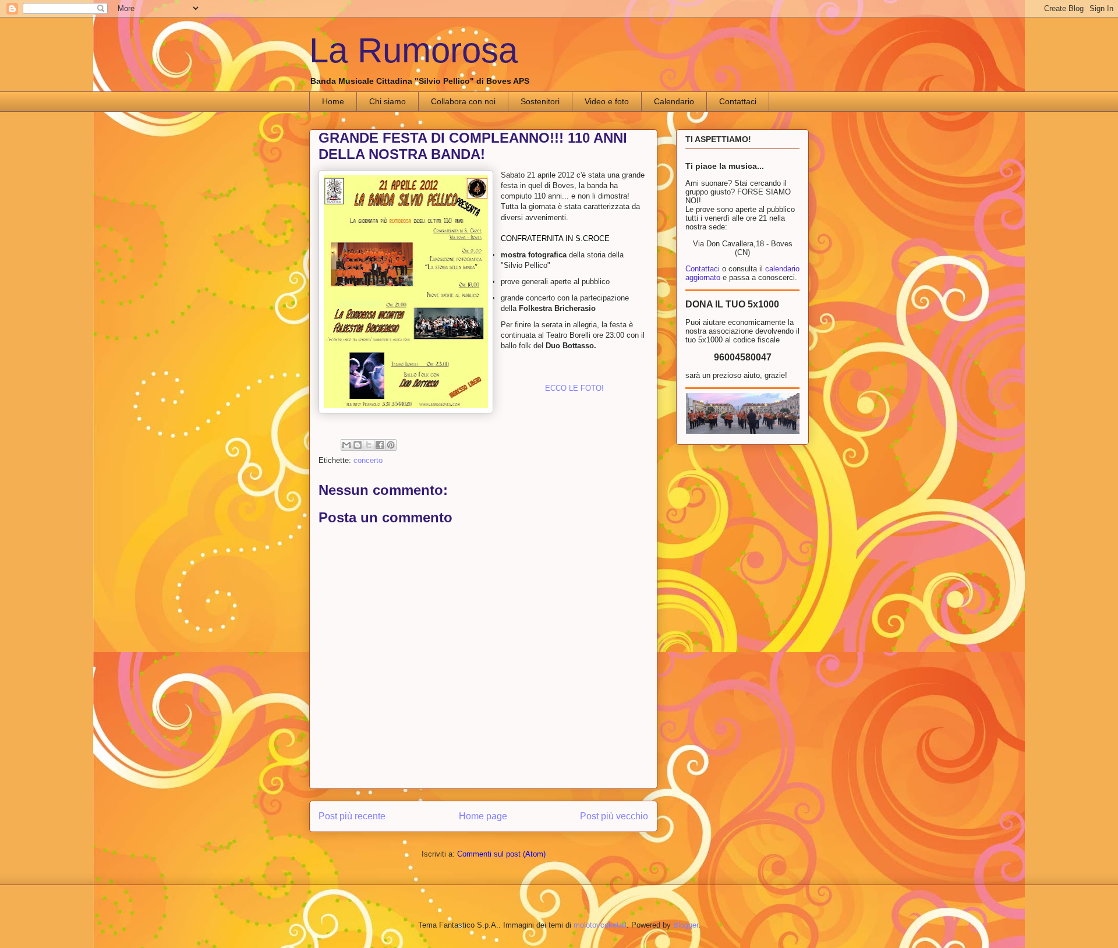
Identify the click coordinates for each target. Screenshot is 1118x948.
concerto (368, 460)
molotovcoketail (600, 925)
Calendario (674, 101)
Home (333, 101)
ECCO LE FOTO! (574, 388)
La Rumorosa (413, 50)
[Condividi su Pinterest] (391, 445)
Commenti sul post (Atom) (501, 854)
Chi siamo (387, 101)
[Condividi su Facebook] (379, 445)
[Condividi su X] (368, 445)
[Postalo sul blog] (357, 445)
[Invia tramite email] (346, 445)
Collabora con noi (463, 101)
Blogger (685, 925)
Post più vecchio (614, 816)
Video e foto (607, 101)
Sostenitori (540, 101)
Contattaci (737, 101)
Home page (483, 816)
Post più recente (352, 816)
